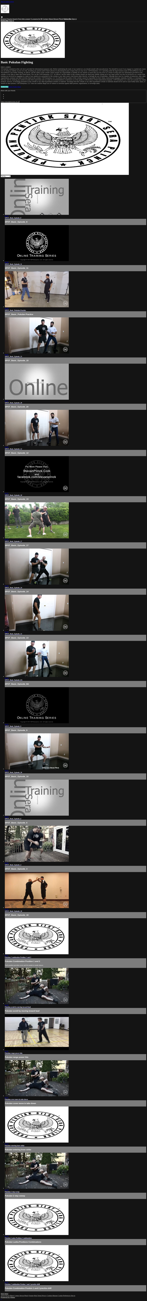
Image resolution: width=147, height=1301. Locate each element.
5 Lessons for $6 (36, 19)
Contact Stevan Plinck (21, 1295)
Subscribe (4, 87)
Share (19, 87)
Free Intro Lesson (24, 19)
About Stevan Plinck (56, 19)
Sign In (11, 21)
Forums (9, 19)
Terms (39, 1295)
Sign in (74, 19)
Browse (4, 19)
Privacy (44, 1295)
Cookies (49, 1295)
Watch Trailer (12, 87)
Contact (45, 19)
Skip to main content (7, 2)
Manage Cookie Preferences (61, 1295)
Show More (4, 1294)
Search (15, 19)
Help (35, 1295)
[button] (1, 17)
